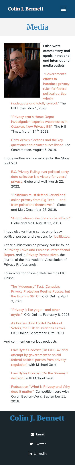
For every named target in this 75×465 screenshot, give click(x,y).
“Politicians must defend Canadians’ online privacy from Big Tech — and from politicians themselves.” (38, 200)
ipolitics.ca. (62, 236)
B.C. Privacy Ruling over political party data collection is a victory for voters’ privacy (40, 177)
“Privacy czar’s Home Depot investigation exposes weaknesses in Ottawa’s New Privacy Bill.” (39, 122)
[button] (63, 9)
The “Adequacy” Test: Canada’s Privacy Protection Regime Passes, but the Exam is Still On (40, 291)
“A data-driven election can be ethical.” (40, 218)
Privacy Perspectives (42, 255)
